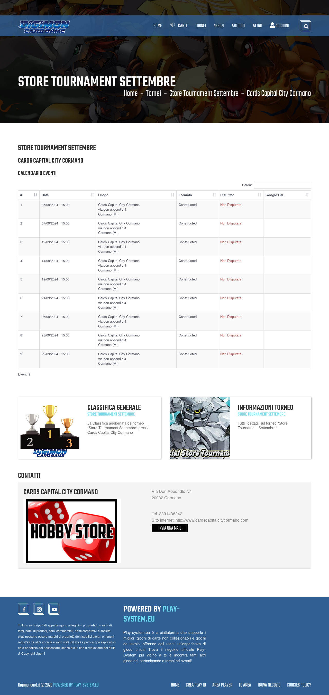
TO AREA (245, 685)
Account (282, 26)
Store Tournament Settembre (204, 94)
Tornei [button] (200, 26)
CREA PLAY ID (196, 685)
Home (157, 26)
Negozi (219, 26)
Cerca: (247, 184)
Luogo (103, 194)
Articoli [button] (238, 26)
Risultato (227, 194)
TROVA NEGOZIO (269, 685)
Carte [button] (183, 26)
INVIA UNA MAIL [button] (169, 528)
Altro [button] (257, 26)
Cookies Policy (299, 685)
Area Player (222, 685)
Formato (185, 194)
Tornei (153, 94)
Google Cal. (275, 194)
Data (45, 194)
